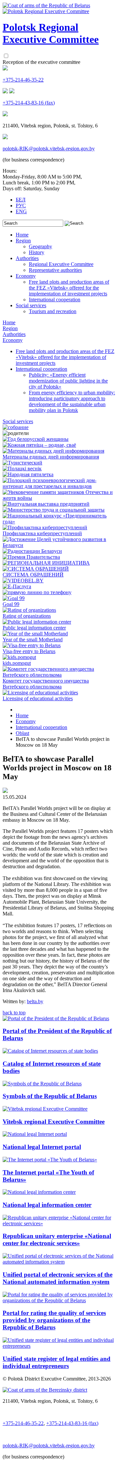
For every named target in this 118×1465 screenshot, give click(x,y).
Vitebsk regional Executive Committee (54, 1121)
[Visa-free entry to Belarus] (32, 645)
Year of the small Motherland (33, 639)
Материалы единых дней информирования (51, 457)
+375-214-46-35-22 (23, 80)
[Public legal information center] (37, 622)
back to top (14, 1012)
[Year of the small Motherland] (35, 633)
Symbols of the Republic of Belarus (50, 1096)
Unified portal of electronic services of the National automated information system (57, 1278)
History (36, 252)
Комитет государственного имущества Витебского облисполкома (46, 683)
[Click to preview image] (5, 791)
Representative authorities (55, 270)
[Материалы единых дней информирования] (53, 451)
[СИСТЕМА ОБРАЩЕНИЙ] (36, 569)
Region (23, 240)
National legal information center (47, 1204)
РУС (21, 205)
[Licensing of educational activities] (40, 692)
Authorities (27, 258)
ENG (21, 211)
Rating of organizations (27, 616)
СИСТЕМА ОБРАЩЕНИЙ (33, 574)
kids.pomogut (17, 663)
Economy (26, 276)
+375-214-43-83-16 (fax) (29, 102)
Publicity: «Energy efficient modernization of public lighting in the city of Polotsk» (68, 380)
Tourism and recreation (52, 311)
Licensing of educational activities (38, 698)
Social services (31, 305)
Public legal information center (34, 627)
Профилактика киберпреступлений (42, 533)
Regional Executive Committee (61, 264)
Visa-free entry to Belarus (29, 651)
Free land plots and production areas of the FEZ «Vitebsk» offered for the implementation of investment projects (69, 287)
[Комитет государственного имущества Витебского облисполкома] (59, 675)
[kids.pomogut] (19, 657)
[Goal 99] (14, 598)
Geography (40, 246)
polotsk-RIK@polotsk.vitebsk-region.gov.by (49, 148)
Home (22, 234)
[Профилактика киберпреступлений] (45, 527)
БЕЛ (21, 199)
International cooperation (54, 299)
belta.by (35, 1001)
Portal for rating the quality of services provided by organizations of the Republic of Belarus (54, 1320)
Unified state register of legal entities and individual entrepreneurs (56, 1362)
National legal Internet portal (42, 1146)
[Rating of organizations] (29, 610)
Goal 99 (11, 604)
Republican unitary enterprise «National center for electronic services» (57, 1239)
